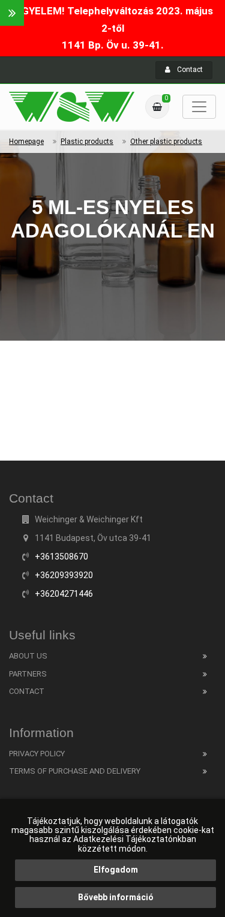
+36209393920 (64, 575)
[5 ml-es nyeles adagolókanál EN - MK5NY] (71, 107)
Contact (189, 69)
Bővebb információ (116, 897)
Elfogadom (116, 869)
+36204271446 (64, 594)
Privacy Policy (37, 753)
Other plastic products (166, 141)
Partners (28, 673)
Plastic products (87, 141)
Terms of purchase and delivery (74, 770)
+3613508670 (61, 556)
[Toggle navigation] (199, 107)
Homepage (26, 141)
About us (28, 655)
